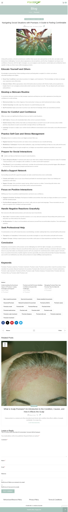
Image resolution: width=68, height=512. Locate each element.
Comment (4, 439)
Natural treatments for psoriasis (27, 303)
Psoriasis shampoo (27, 314)
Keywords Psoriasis (9, 303)
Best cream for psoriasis (10, 299)
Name (3, 460)
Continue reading (34, 422)
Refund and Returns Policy (12, 500)
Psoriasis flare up (32, 306)
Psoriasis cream (8, 306)
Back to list (34, 330)
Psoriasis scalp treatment (10, 314)
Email (3, 467)
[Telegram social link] (21, 322)
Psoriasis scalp (48, 310)
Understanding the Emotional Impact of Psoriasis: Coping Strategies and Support (9, 286)
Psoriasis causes (58, 303)
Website (3, 473)
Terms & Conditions (55, 500)
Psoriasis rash (23, 310)
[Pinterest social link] (12, 322)
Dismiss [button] (65, 509)
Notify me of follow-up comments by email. (13, 482)
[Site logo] (34, 2)
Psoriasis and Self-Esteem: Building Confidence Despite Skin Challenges (32, 286)
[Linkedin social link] (16, 322)
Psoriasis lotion (46, 306)
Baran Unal (29, 26)
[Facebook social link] (3, 322)
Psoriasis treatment (9, 317)
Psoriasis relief (36, 310)
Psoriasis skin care (41, 314)
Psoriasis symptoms (56, 314)
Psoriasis (36, 12)
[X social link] (7, 322)
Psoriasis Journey (35, 19)
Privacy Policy (34, 500)
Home (30, 12)
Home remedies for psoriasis (44, 299)
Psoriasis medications (9, 310)
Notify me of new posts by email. (10, 487)
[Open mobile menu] (2, 2)
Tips (42, 19)
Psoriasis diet (20, 306)
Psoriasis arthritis (45, 303)
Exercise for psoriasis (26, 299)
